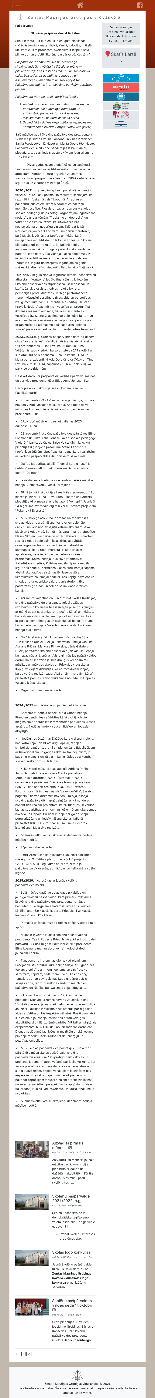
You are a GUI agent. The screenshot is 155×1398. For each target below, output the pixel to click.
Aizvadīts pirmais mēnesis (67, 1145)
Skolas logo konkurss (71, 1252)
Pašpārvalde (84, 1152)
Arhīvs (71, 1152)
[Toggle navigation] (17, 5)
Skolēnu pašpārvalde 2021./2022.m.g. (71, 1198)
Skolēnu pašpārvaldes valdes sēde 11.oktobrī (72, 1303)
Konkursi (72, 1257)
